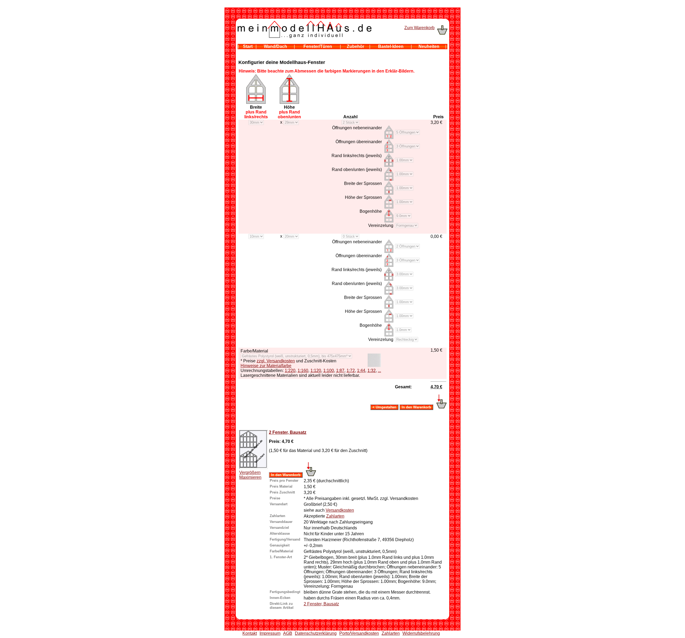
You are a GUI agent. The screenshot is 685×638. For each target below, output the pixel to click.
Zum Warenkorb (419, 27)
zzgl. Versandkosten (276, 361)
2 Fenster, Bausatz (287, 432)
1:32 (371, 370)
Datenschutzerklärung (316, 633)
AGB (287, 633)
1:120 (315, 370)
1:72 (351, 370)
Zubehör (355, 46)
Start (248, 46)
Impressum (270, 633)
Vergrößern (250, 472)
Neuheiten (428, 46)
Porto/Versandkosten (359, 633)
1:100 (328, 370)
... (379, 370)
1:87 (340, 370)
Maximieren (250, 477)
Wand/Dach (275, 46)
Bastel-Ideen (391, 46)
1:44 (361, 370)
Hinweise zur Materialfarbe (266, 365)
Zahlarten (335, 516)
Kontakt (249, 633)
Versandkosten (340, 510)
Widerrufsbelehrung (421, 633)
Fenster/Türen (317, 46)
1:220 (290, 370)
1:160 (303, 370)
